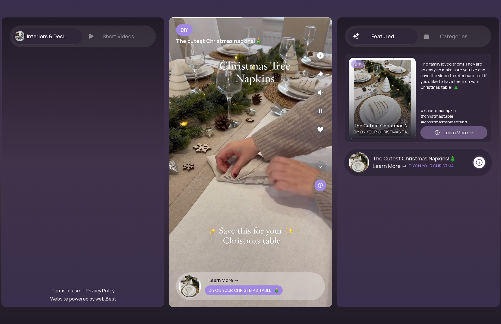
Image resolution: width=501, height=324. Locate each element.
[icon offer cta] (479, 162)
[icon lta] (320, 185)
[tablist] (83, 36)
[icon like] (320, 129)
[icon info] (320, 55)
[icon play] (320, 111)
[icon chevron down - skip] (320, 167)
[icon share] (320, 74)
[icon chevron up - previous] (320, 148)
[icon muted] (320, 92)
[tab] (47, 36)
